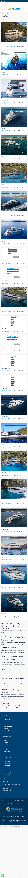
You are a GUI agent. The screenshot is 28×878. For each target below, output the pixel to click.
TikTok (18, 800)
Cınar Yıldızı (5, 280)
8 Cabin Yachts (7, 767)
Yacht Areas (21, 817)
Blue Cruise (6, 817)
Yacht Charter (7, 721)
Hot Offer (20, 509)
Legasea (4, 613)
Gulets (5, 740)
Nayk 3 (3, 585)
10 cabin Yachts (7, 770)
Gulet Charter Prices (8, 732)
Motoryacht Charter (8, 726)
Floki (3, 261)
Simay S (4, 44)
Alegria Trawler (5, 100)
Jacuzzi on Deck (16, 165)
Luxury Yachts (22, 52)
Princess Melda (5, 416)
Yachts (12, 816)
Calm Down (4, 184)
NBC (16, 820)
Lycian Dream (5, 328)
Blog (16, 817)
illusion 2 (4, 213)
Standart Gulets (7, 747)
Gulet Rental (6, 728)
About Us (12, 817)
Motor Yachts (7, 751)
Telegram (24, 800)
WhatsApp (12, 800)
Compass (4, 241)
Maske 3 (4, 72)
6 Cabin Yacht (5, 165)
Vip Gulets (6, 742)
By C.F (3, 557)
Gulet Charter (7, 719)
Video (24, 24)
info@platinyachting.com (5, 5)
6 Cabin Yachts (7, 765)
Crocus (3, 444)
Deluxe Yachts (20, 24)
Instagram (12, 803)
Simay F (4, 472)
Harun (3, 128)
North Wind (4, 388)
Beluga (3, 156)
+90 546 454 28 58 (5, 3)
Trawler (5, 749)
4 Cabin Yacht (16, 52)
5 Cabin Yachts (7, 763)
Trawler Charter (7, 724)
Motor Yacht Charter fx (7, 309)
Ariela (3, 348)
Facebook (5, 800)
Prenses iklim (5, 501)
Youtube (18, 803)
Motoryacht (17, 816)
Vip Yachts (11, 165)
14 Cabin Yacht (7, 774)
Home (4, 816)
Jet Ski (21, 165)
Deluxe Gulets (7, 744)
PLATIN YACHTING (11, 820)
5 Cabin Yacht (13, 24)
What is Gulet (7, 730)
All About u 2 (5, 529)
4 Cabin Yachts (7, 761)
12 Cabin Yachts (7, 772)
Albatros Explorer (6, 368)
